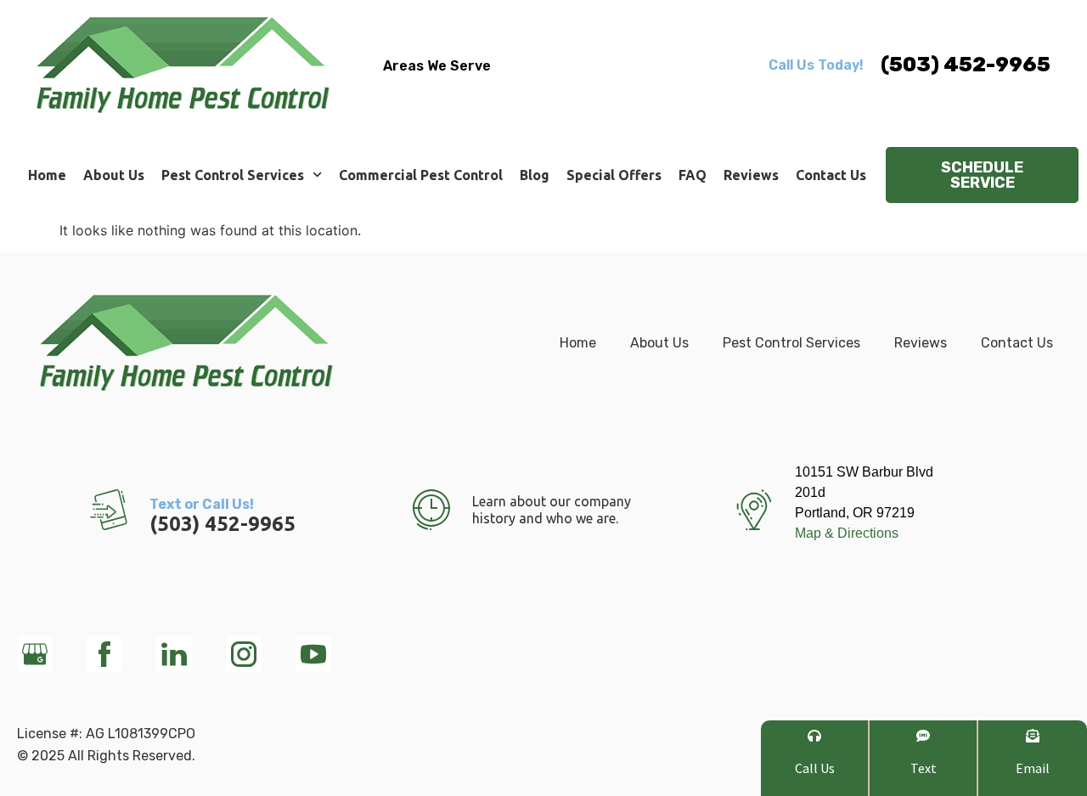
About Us (113, 175)
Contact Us (831, 175)
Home (47, 175)
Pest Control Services (232, 175)
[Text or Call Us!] (108, 509)
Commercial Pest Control (421, 175)
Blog (534, 175)
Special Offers (614, 175)
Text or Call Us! (201, 504)
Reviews (751, 175)
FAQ (693, 175)
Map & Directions (846, 533)
